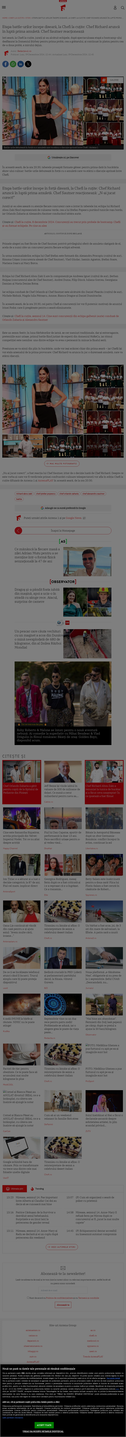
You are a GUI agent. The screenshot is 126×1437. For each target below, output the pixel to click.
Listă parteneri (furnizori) (12, 1418)
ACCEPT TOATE (44, 1425)
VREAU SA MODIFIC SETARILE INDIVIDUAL (43, 1431)
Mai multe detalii (113, 1378)
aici (117, 1388)
